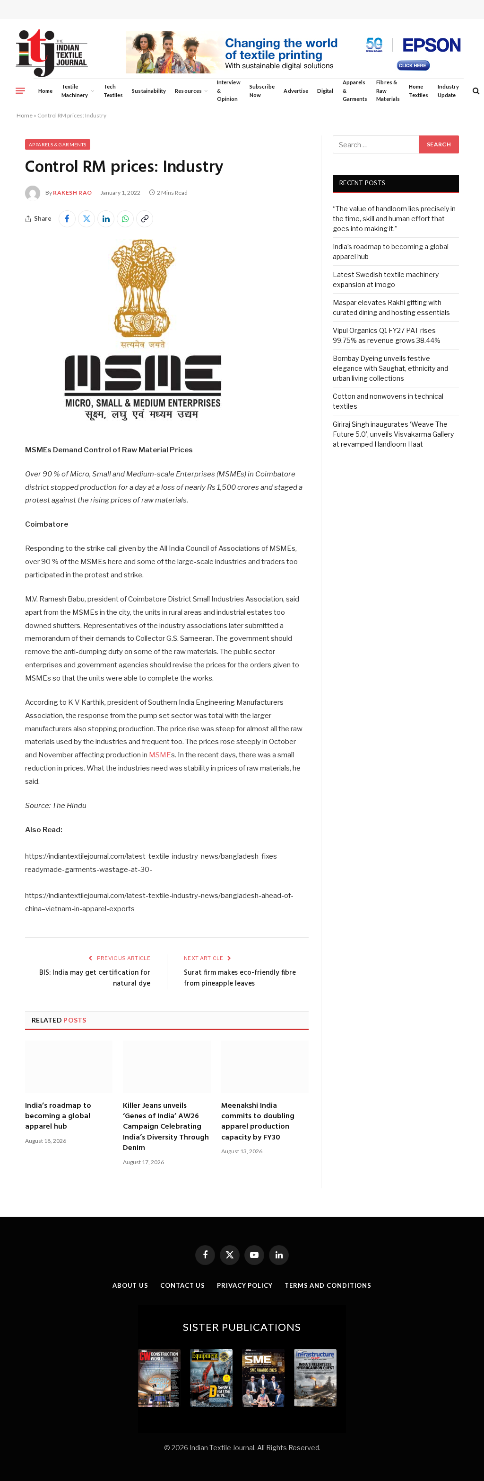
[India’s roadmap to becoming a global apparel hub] (68, 1067)
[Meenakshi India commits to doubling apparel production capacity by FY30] (265, 1067)
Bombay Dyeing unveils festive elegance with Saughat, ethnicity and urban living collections (390, 368)
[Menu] (20, 90)
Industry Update (448, 90)
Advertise (296, 91)
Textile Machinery (74, 90)
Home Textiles (418, 90)
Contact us (182, 1285)
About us (130, 1285)
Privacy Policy (245, 1285)
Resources (188, 91)
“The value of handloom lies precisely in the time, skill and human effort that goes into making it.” (394, 219)
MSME (160, 755)
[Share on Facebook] (67, 218)
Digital (325, 91)
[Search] (475, 90)
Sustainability (149, 91)
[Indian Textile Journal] (51, 53)
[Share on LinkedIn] (105, 218)
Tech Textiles (113, 90)
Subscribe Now (262, 90)
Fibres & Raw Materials (388, 90)
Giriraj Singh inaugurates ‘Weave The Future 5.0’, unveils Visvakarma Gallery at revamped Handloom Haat (393, 434)
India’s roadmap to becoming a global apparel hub (58, 1116)
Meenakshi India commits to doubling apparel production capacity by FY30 (257, 1122)
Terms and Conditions (328, 1285)
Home (45, 91)
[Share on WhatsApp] (125, 218)
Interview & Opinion (229, 90)
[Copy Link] (144, 218)
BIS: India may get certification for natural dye (94, 978)
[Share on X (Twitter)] (86, 218)
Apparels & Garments (355, 90)
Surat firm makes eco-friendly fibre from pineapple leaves (240, 978)
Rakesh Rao (72, 192)
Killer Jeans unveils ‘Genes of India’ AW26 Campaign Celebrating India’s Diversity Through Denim (166, 1127)
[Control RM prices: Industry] (143, 424)
